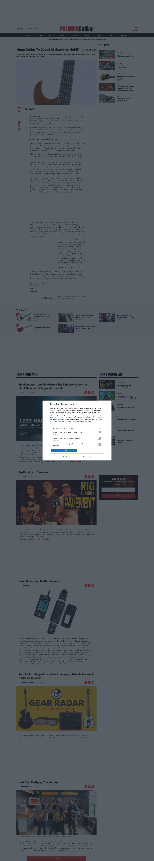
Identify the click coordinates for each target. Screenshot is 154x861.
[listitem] (77, 428)
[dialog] (77, 430)
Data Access (77, 457)
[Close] (108, 404)
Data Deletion (67, 457)
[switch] (99, 432)
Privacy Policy (87, 457)
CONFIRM (64, 450)
